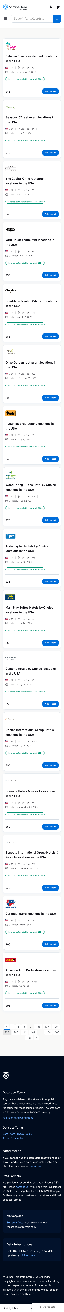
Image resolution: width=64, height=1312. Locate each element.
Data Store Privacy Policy (17, 1133)
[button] (6, 19)
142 (33, 1032)
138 (56, 1026)
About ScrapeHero (13, 1138)
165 (57, 1032)
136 (38, 1026)
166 (29, 1037)
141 (24, 1032)
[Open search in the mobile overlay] (36, 19)
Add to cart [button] (50, 91)
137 (47, 1026)
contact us (35, 1166)
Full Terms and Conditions (18, 1117)
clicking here (27, 1255)
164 (48, 1032)
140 (16, 1032)
